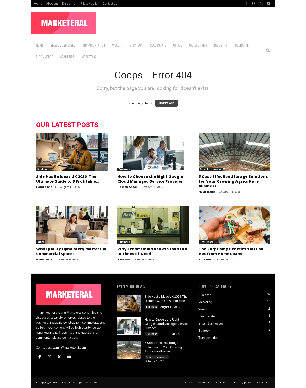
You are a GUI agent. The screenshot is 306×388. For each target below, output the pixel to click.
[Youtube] (269, 3)
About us (52, 3)
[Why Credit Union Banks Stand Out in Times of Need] (153, 225)
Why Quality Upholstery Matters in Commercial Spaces (71, 251)
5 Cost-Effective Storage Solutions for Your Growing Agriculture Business (233, 181)
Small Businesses (62, 44)
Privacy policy (89, 3)
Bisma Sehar (45, 259)
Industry (220, 44)
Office (177, 44)
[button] (268, 51)
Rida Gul (123, 259)
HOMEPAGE (166, 103)
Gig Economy (198, 44)
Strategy (136, 44)
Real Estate (158, 44)
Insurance (241, 44)
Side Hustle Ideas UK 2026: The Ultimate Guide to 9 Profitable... (67, 179)
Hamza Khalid (46, 187)
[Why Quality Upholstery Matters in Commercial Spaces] (72, 225)
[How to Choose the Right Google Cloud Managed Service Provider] (153, 152)
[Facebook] (246, 3)
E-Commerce (44, 56)
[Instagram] (254, 3)
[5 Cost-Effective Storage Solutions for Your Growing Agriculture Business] (234, 152)
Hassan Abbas (127, 187)
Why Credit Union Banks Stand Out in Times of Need (152, 251)
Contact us (110, 3)
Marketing (89, 56)
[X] (261, 3)
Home (38, 3)
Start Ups (67, 56)
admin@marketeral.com (69, 347)
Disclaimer (69, 3)
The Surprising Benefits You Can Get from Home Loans (231, 251)
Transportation (93, 44)
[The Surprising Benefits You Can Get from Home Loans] (234, 225)
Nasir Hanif (207, 191)
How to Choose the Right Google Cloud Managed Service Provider (150, 179)
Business (43, 169)
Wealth (117, 44)
